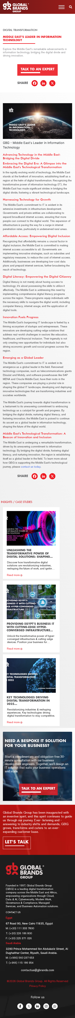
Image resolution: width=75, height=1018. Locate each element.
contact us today (31, 466)
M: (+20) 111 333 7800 (20, 928)
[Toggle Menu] (61, 7)
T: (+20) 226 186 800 (19, 933)
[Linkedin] (44, 84)
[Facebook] (36, 84)
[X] (53, 84)
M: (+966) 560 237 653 (20, 957)
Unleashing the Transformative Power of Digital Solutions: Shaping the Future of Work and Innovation (28, 557)
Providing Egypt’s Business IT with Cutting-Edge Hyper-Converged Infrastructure (30, 627)
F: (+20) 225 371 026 (19, 938)
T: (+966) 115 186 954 (19, 962)
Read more (13, 575)
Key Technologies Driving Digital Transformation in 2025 (28, 700)
